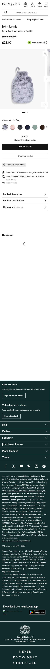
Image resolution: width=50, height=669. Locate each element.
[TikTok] (44, 467)
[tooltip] (46, 42)
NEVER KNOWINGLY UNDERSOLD (25, 657)
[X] (13, 467)
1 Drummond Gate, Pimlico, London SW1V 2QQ (26, 491)
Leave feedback (11, 416)
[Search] (6, 12)
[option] (5, 127)
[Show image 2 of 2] (47, 79)
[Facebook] (6, 467)
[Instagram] (36, 467)
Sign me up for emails (13, 395)
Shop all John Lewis (35, 19)
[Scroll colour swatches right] (46, 127)
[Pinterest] (28, 467)
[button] (46, 4)
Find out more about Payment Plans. (16, 541)
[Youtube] (21, 467)
